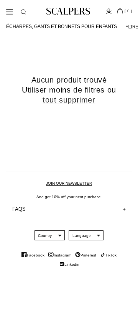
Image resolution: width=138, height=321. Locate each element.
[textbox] (45, 235)
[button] (23, 12)
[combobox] (45, 235)
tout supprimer (69, 100)
